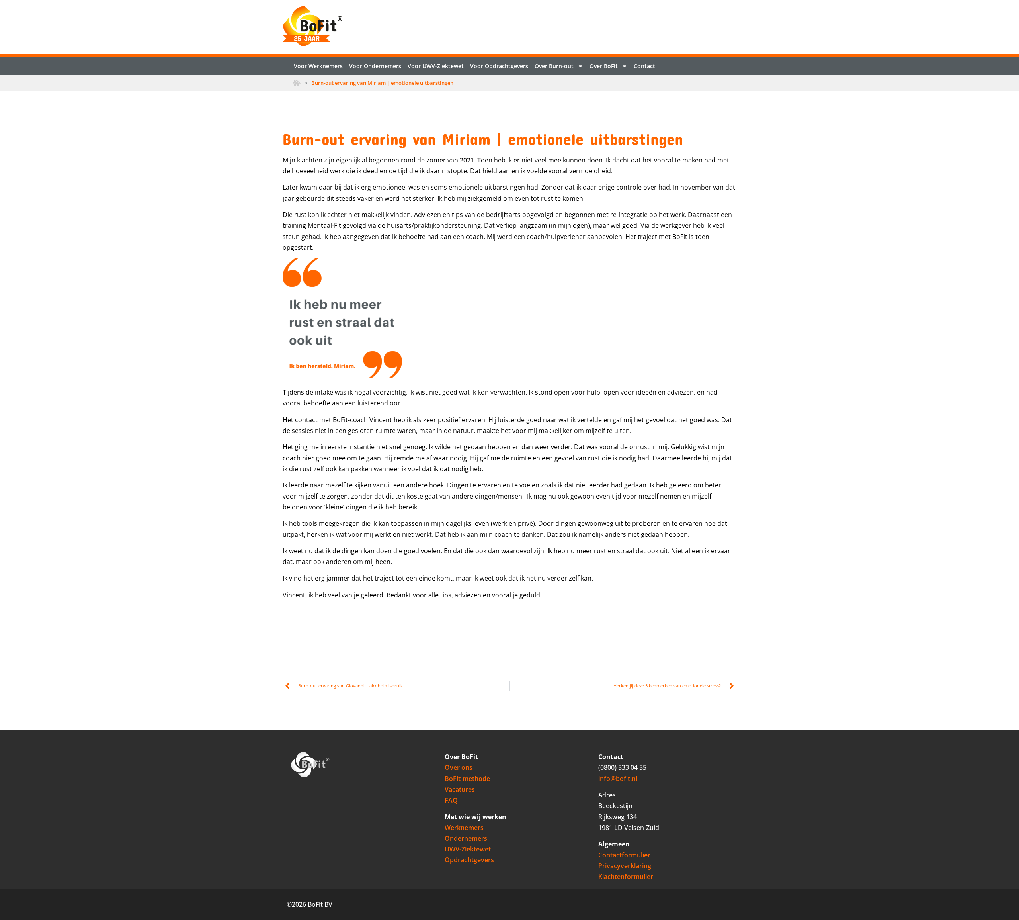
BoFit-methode (467, 778)
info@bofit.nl (617, 778)
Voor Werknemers (318, 66)
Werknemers (464, 827)
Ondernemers (466, 838)
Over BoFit (604, 66)
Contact (644, 66)
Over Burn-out (554, 66)
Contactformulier (624, 855)
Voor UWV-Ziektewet (436, 66)
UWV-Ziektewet (468, 849)
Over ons (458, 767)
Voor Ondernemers (375, 66)
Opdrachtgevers (469, 859)
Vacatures (460, 789)
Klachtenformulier (625, 876)
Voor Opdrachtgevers (499, 66)
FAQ (451, 800)
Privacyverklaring (624, 865)
